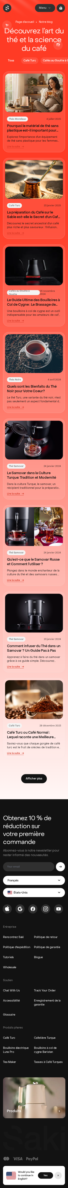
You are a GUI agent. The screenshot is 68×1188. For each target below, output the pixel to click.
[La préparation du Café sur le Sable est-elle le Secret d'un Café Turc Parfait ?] (34, 179)
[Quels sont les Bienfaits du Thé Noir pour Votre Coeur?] (34, 353)
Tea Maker (9, 1062)
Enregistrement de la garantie (47, 1002)
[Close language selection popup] (58, 1175)
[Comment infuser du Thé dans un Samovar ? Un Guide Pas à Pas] (34, 613)
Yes (45, 1175)
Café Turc (14, 205)
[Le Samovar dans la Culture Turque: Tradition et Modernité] (34, 440)
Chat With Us (11, 990)
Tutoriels (8, 957)
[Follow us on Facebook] (33, 909)
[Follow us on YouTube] (58, 909)
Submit (60, 866)
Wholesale (9, 967)
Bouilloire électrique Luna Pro (16, 1050)
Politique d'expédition (16, 947)
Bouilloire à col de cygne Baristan (45, 1050)
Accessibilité (11, 1000)
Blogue (38, 957)
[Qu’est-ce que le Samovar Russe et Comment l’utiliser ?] (34, 526)
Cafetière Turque (45, 1038)
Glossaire (9, 1015)
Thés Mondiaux (17, 119)
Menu (42, 8)
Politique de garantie (47, 947)
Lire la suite (13, 146)
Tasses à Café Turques (48, 1062)
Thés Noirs (15, 379)
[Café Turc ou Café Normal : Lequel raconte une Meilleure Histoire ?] (34, 699)
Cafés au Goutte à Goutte (19, 292)
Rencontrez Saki (13, 937)
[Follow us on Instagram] (46, 909)
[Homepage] (7, 8)
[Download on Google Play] (20, 909)
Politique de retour (46, 937)
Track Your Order (45, 990)
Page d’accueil (24, 22)
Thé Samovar (16, 466)
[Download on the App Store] (7, 909)
